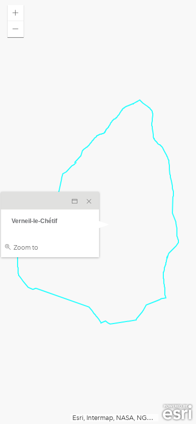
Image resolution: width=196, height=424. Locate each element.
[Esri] (177, 412)
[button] (16, 13)
